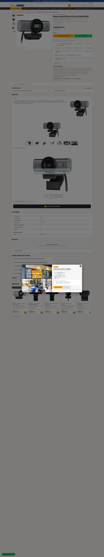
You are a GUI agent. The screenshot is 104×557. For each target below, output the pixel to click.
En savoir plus (66, 287)
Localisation (58, 287)
